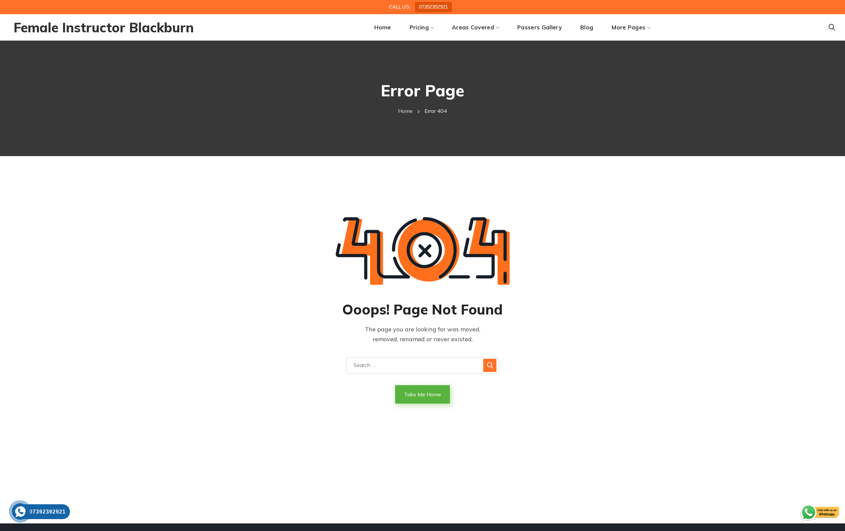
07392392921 (433, 7)
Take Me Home (422, 394)
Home (405, 111)
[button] (831, 27)
